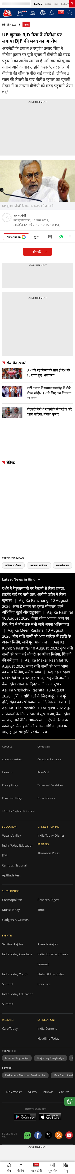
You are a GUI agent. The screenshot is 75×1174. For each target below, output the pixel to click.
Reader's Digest (48, 900)
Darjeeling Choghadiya (50, 1058)
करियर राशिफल (13, 565)
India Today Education (17, 845)
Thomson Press (49, 853)
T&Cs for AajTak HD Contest (18, 811)
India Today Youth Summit (15, 979)
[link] (71, 3)
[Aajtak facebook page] (38, 1135)
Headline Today (48, 1038)
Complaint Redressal (49, 759)
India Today (67, 4)
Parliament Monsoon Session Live (25, 1075)
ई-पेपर (48, 4)
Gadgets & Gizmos (15, 920)
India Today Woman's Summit (53, 959)
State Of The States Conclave (51, 979)
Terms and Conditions (50, 785)
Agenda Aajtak (48, 944)
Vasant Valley (11, 835)
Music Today (11, 910)
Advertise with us (12, 759)
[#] (61, 237)
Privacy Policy (10, 785)
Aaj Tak (38, 4)
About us (7, 746)
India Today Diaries (51, 835)
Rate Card (43, 772)
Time (41, 910)
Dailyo (32, 1092)
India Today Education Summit (17, 999)
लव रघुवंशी (20, 215)
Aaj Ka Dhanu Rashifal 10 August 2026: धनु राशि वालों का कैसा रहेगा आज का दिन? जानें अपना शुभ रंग (36, 677)
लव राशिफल (62, 565)
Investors (7, 772)
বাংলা (56, 4)
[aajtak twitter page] (48, 1135)
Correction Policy (12, 798)
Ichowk (48, 1092)
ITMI (5, 855)
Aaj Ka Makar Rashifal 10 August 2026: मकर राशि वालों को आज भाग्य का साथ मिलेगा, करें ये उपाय (35, 666)
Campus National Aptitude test (14, 870)
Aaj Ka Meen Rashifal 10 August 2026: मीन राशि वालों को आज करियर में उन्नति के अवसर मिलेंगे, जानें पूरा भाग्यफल (36, 636)
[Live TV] (61, 13)
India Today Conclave (17, 954)
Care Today (10, 1028)
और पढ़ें (36, 252)
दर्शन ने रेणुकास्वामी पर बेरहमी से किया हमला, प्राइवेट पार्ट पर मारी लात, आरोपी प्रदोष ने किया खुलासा (34, 594)
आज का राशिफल (39, 565)
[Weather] (33, 13)
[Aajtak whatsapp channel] (27, 1135)
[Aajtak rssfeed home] (58, 1135)
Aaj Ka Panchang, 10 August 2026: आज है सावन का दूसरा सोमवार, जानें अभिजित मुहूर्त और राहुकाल (35, 606)
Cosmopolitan (12, 900)
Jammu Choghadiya (17, 1058)
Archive (64, 1092)
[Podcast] (43, 12)
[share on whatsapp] (69, 1101)
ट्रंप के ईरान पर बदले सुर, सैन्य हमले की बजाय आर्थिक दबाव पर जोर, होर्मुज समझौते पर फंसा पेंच (35, 725)
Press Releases (46, 798)
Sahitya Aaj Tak (12, 944)
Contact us (44, 746)
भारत (26, 24)
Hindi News (9, 24)
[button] (66, 1168)
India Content (47, 1028)
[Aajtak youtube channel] (69, 1135)
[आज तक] (7, 13)
